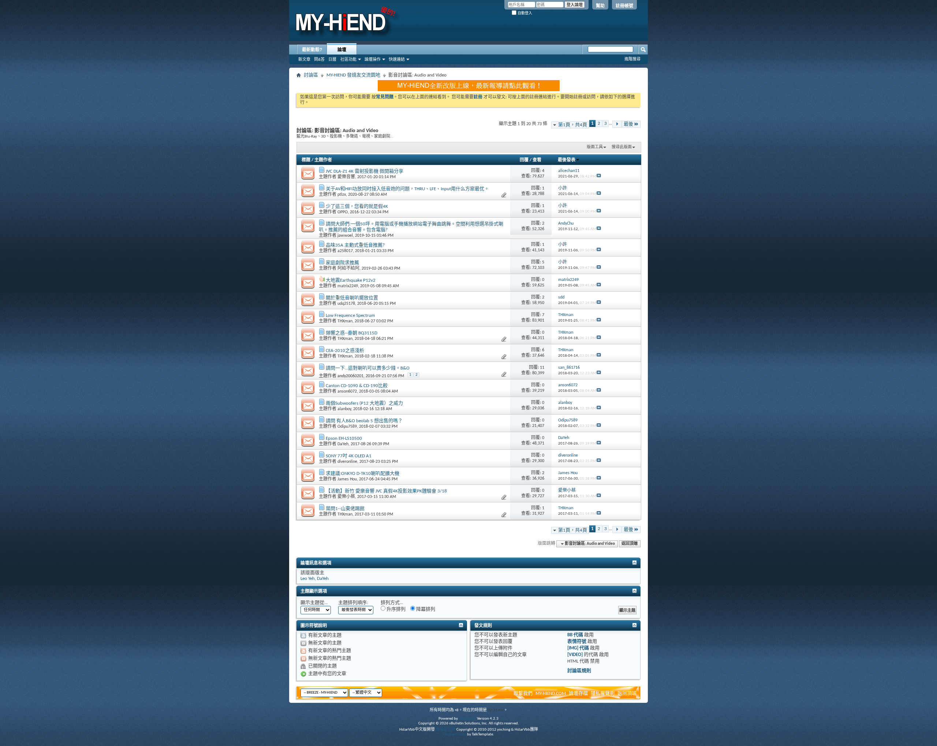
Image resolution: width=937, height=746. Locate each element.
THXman (344, 321)
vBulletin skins (454, 734)
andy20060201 (350, 376)
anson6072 (347, 391)
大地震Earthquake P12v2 (351, 280)
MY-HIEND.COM (550, 693)
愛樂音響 (346, 177)
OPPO (342, 212)
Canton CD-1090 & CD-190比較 (357, 385)
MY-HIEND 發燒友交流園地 (353, 75)
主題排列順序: (353, 602)
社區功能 (348, 59)
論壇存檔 (578, 693)
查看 (537, 160)
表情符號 (576, 641)
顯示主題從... (314, 602)
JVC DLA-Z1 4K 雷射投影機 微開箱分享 (364, 171)
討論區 (311, 75)
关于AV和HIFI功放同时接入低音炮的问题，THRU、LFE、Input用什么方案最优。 (407, 189)
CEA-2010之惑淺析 (345, 350)
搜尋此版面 (622, 147)
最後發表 (566, 160)
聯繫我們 (523, 693)
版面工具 (595, 147)
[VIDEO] (575, 654)
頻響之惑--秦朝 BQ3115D (351, 333)
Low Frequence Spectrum (350, 315)
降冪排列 (425, 609)
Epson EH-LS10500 (344, 438)
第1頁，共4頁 (572, 125)
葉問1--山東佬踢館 (345, 508)
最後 (628, 124)
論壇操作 (373, 59)
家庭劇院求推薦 (342, 262)
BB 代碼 (575, 635)
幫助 (600, 5)
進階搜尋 (632, 59)
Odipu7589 (347, 426)
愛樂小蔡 (346, 497)
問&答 (319, 59)
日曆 (332, 59)
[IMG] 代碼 (578, 648)
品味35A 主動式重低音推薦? (355, 245)
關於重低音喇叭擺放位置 (352, 298)
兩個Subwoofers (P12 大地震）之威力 (364, 403)
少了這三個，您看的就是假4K (357, 206)
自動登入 (524, 13)
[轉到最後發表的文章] (599, 177)
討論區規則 (579, 670)
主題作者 (323, 160)
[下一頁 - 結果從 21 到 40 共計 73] (616, 124)
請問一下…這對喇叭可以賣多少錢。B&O (368, 368)
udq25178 (346, 303)
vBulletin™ (467, 719)
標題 (306, 160)
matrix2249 (347, 286)
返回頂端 (629, 544)
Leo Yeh (307, 578)
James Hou (347, 479)
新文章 (304, 59)
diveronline (347, 462)
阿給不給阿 (348, 268)
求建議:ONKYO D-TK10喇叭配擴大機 (362, 473)
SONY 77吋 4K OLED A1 (349, 456)
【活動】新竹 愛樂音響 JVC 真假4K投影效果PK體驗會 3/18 (386, 491)
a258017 (345, 251)
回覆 (524, 160)
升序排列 (395, 609)
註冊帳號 (624, 5)
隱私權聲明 (603, 693)
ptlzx (341, 194)
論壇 (341, 49)
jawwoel (345, 235)
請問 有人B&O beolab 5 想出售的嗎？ (364, 421)
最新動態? (312, 49)
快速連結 (397, 59)
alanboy (344, 409)
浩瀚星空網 (446, 730)
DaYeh (342, 444)
